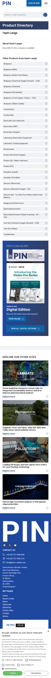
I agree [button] (13, 673)
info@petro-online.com (16, 562)
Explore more (9, 396)
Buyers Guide (8, 598)
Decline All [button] (36, 673)
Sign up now (33, 3)
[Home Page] (7, 3)
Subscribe (7, 604)
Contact (6, 613)
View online (14, 319)
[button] (2, 660)
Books (5, 616)
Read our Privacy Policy (37, 656)
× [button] (48, 631)
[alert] (25, 653)
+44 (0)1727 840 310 (15, 558)
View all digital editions (23, 328)
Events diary (8, 610)
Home (5, 596)
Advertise (7, 607)
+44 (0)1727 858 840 (15, 555)
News (5, 601)
